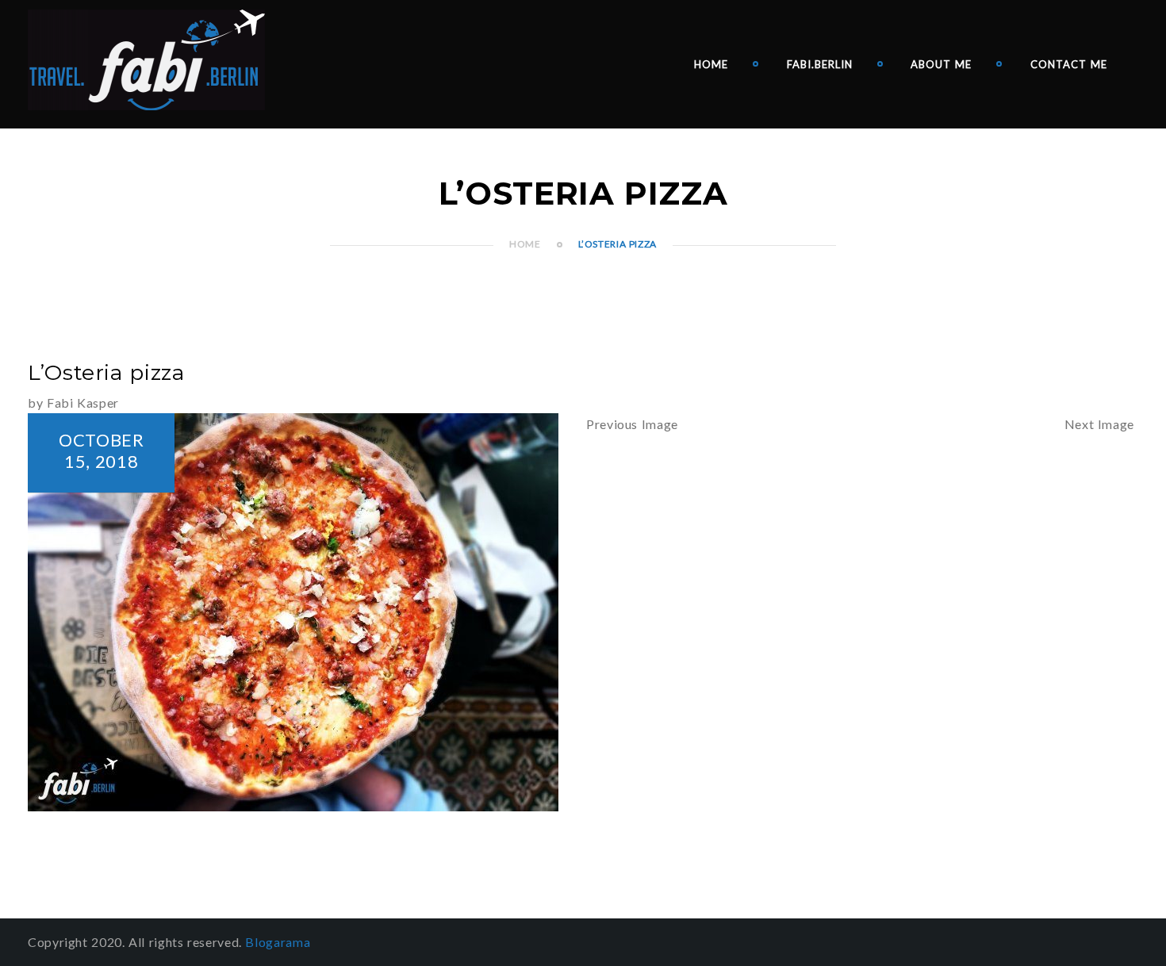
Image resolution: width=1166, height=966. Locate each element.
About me (941, 64)
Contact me (1068, 64)
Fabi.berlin (820, 64)
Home (711, 64)
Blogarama (277, 941)
